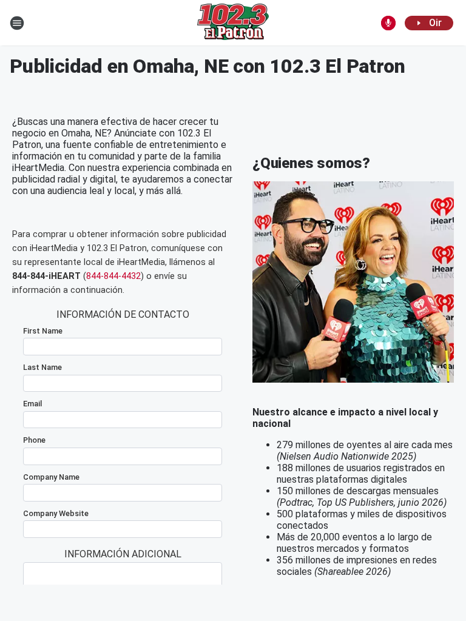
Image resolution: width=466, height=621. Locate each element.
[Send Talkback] (388, 23)
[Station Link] (233, 23)
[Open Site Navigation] (17, 23)
